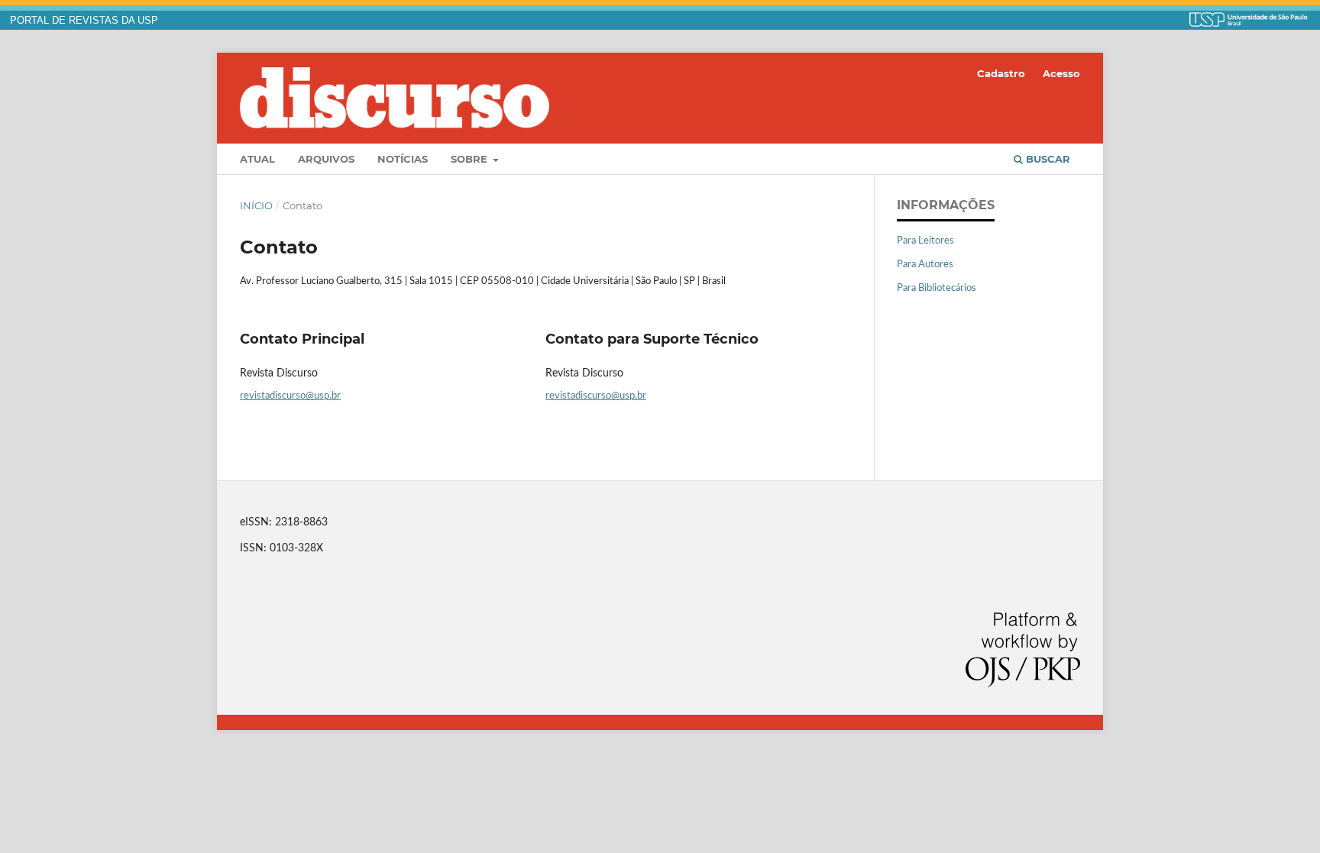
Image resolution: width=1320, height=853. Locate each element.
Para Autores (925, 265)
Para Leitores (925, 241)
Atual (257, 159)
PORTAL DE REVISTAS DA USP (84, 20)
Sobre (470, 159)
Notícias (402, 159)
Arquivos (326, 159)
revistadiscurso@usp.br (290, 396)
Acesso (1061, 73)
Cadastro (1001, 73)
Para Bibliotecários (936, 288)
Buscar (1046, 159)
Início (256, 205)
